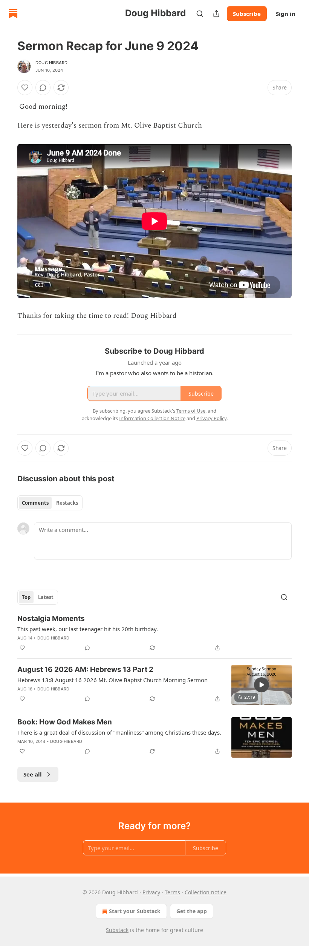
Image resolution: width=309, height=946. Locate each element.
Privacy (151, 892)
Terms (172, 892)
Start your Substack (135, 911)
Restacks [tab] (67, 502)
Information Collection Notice (152, 418)
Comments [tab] (35, 502)
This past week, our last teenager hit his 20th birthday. (87, 629)
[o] (261, 684)
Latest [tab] (46, 597)
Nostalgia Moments (51, 618)
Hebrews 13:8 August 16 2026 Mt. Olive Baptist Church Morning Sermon (112, 680)
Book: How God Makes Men (64, 722)
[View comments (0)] (42, 87)
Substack (117, 930)
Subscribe (247, 13)
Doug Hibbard (51, 62)
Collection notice (205, 892)
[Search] (199, 13)
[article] (154, 633)
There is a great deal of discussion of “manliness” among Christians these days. (119, 732)
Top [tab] (26, 597)
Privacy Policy (211, 418)
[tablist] (50, 502)
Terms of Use (190, 410)
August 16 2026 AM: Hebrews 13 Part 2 (85, 669)
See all (32, 774)
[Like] (24, 87)
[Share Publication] (216, 13)
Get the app (191, 911)
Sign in (285, 13)
